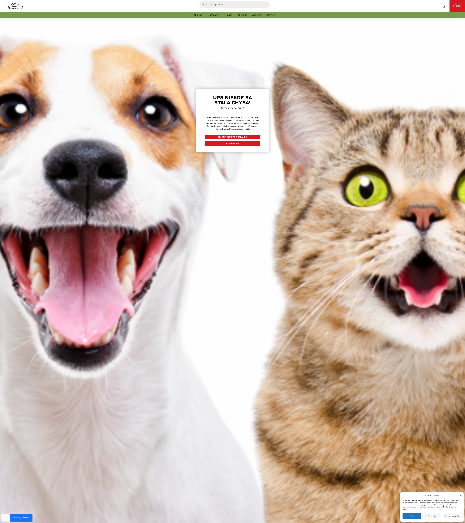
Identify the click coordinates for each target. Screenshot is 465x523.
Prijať (412, 516)
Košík (229, 15)
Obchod (198, 15)
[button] (460, 495)
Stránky (214, 15)
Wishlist (257, 15)
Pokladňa (241, 15)
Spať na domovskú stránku (232, 137)
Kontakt (270, 15)
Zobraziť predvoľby (452, 516)
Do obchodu (232, 143)
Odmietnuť (432, 516)
